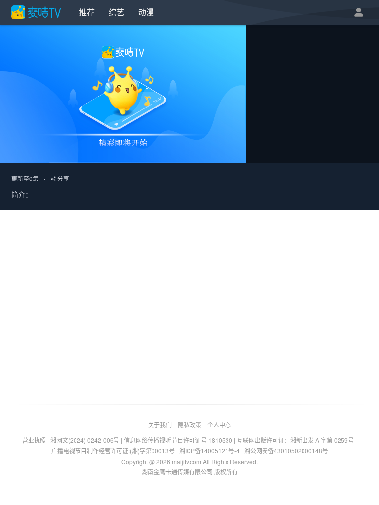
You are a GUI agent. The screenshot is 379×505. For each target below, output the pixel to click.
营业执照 (34, 440)
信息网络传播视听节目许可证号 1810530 (178, 440)
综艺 (116, 12)
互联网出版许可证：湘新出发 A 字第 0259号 (295, 440)
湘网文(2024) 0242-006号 (84, 440)
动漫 (146, 12)
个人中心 (219, 424)
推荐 (87, 12)
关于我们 (160, 424)
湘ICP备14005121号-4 (209, 450)
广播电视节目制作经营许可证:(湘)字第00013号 (113, 450)
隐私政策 (189, 424)
